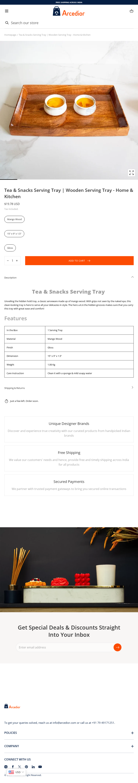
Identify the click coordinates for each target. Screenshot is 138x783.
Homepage (10, 34)
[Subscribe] (117, 647)
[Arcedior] (69, 11)
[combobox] (69, 22)
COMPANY (11, 746)
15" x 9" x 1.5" (14, 233)
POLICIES (10, 733)
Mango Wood (14, 219)
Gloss (10, 247)
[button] (6, 11)
